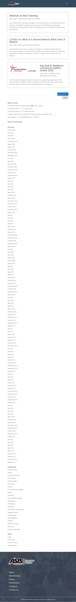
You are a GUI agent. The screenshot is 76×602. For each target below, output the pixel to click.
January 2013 (11, 456)
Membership (11, 501)
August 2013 (11, 437)
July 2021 (10, 215)
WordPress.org (12, 545)
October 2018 (12, 289)
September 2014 (13, 400)
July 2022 (10, 181)
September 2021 (13, 209)
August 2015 (11, 371)
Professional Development (26, 19)
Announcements (12, 470)
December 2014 (12, 391)
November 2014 (12, 394)
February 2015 (12, 385)
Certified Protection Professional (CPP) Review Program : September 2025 (30, 114)
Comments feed (12, 542)
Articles (10, 472)
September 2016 (13, 346)
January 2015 (11, 388)
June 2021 (11, 218)
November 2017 (12, 317)
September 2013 (13, 434)
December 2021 (12, 201)
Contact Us (13, 590)
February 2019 (12, 280)
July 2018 (10, 297)
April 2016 (11, 357)
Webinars (37, 19)
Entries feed (11, 540)
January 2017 (11, 340)
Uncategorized (12, 515)
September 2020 (13, 243)
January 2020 (11, 260)
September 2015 (13, 368)
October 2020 (12, 241)
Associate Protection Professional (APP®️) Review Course (25, 106)
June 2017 (11, 331)
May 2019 (11, 272)
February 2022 (12, 195)
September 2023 (13, 155)
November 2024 (12, 141)
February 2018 (12, 312)
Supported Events (45, 76)
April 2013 (11, 448)
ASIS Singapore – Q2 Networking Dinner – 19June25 (23, 117)
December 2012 (12, 459)
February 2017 (12, 337)
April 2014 (11, 414)
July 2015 (10, 374)
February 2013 (12, 454)
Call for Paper (12, 478)
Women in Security (13, 524)
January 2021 (11, 232)
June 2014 (11, 408)
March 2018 (11, 309)
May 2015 (11, 377)
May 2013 (11, 445)
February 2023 (12, 164)
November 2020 (12, 238)
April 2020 (11, 255)
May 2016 (11, 354)
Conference (51, 73)
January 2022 (11, 198)
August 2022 (11, 178)
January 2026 (11, 130)
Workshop (11, 526)
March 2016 (11, 360)
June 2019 (11, 269)
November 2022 (12, 170)
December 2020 (12, 235)
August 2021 (11, 212)
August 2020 (11, 246)
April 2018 (11, 306)
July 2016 (10, 348)
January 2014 (11, 422)
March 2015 (11, 383)
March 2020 (11, 258)
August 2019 (11, 263)
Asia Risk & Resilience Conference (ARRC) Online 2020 (51, 68)
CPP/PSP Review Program (15, 489)
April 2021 (11, 224)
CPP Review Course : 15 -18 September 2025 (21, 111)
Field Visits (11, 495)
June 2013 (11, 442)
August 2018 (11, 295)
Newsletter (11, 506)
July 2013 (10, 439)
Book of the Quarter (14, 475)
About (11, 572)
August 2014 (11, 402)
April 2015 (11, 380)
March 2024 (11, 147)
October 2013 (12, 431)
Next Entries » (62, 94)
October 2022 (12, 172)
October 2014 (12, 397)
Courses (10, 487)
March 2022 (11, 192)
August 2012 (11, 462)
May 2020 (11, 252)
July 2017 (10, 329)
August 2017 (11, 326)
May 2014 (11, 411)
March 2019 (11, 277)
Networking (11, 504)
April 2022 (11, 189)
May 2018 (11, 303)
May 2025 (11, 135)
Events (58, 73)
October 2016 (12, 343)
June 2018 (11, 300)
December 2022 (12, 167)
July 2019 (10, 266)
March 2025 (11, 138)
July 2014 (10, 405)
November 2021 (12, 204)
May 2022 (11, 187)
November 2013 (12, 428)
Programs (13, 586)
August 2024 (11, 144)
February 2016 (12, 363)
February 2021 (12, 229)
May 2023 (11, 161)
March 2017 (11, 334)
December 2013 (12, 425)
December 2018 (12, 286)
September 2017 (13, 323)
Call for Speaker (12, 481)
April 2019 (11, 275)
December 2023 (12, 153)
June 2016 (11, 351)
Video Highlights (12, 518)
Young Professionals (14, 529)
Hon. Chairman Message (15, 498)
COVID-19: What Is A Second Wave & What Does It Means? (37, 40)
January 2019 (11, 283)
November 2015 (12, 366)
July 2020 (10, 249)
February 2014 (12, 419)
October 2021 (12, 206)
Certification (14, 583)
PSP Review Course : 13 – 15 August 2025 (20, 108)
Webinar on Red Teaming (23, 15)
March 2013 (11, 451)
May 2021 (11, 221)
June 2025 (11, 133)
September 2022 (13, 175)
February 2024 (12, 150)
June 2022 (11, 184)
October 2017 (12, 320)
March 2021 (11, 226)
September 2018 (13, 292)
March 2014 (11, 417)
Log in (9, 537)
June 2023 (11, 158)
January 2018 (11, 314)
